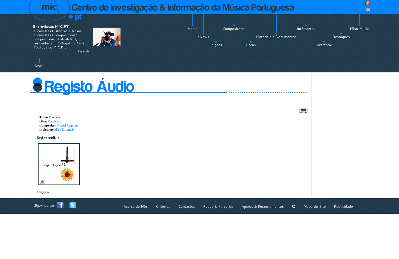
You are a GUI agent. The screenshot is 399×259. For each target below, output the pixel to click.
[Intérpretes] (306, 29)
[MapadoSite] (314, 206)
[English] (367, 10)
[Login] (39, 62)
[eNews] (203, 37)
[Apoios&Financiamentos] (263, 206)
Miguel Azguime (67, 125)
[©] (294, 206)
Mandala (53, 121)
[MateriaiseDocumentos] (276, 37)
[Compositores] (234, 29)
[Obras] (251, 45)
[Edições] (215, 45)
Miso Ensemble (64, 129)
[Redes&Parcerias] (218, 206)
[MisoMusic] (359, 29)
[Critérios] (163, 206)
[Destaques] (341, 37)
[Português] (367, 3)
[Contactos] (186, 206)
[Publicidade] (343, 206)
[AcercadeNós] (135, 206)
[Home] (193, 29)
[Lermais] (83, 51)
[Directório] (323, 45)
